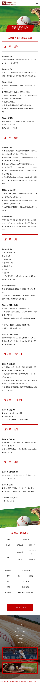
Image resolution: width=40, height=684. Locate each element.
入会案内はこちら (20, 607)
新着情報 (20, 642)
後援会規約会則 (20, 635)
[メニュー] (37, 3)
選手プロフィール (20, 631)
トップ (20, 624)
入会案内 (20, 639)
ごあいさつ (20, 628)
